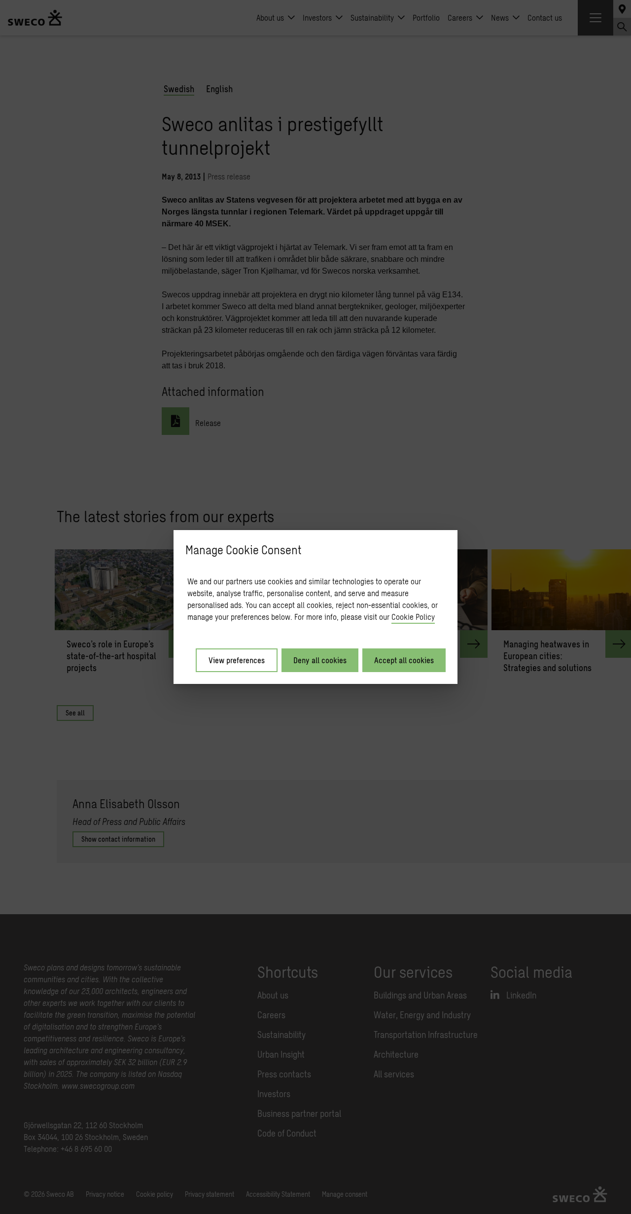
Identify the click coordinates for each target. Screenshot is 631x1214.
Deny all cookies (320, 660)
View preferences (237, 660)
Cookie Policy (413, 616)
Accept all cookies (404, 660)
